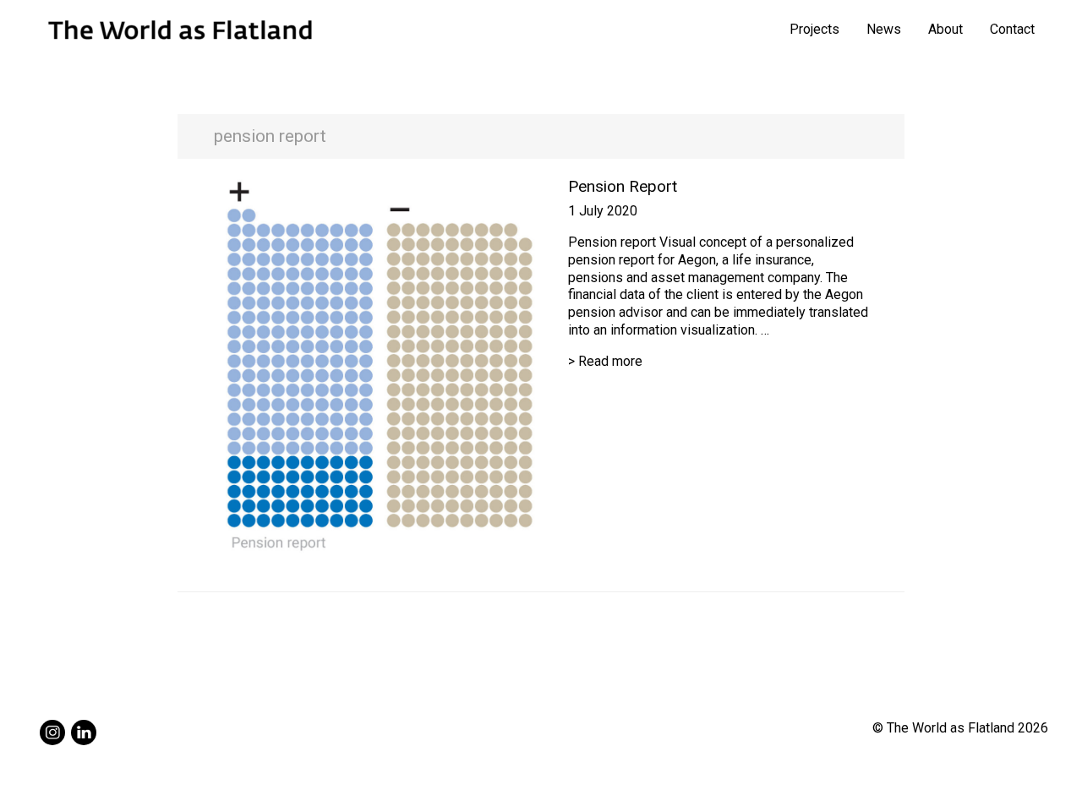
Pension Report (622, 186)
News (883, 29)
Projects (814, 29)
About (945, 29)
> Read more (605, 361)
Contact (1012, 29)
